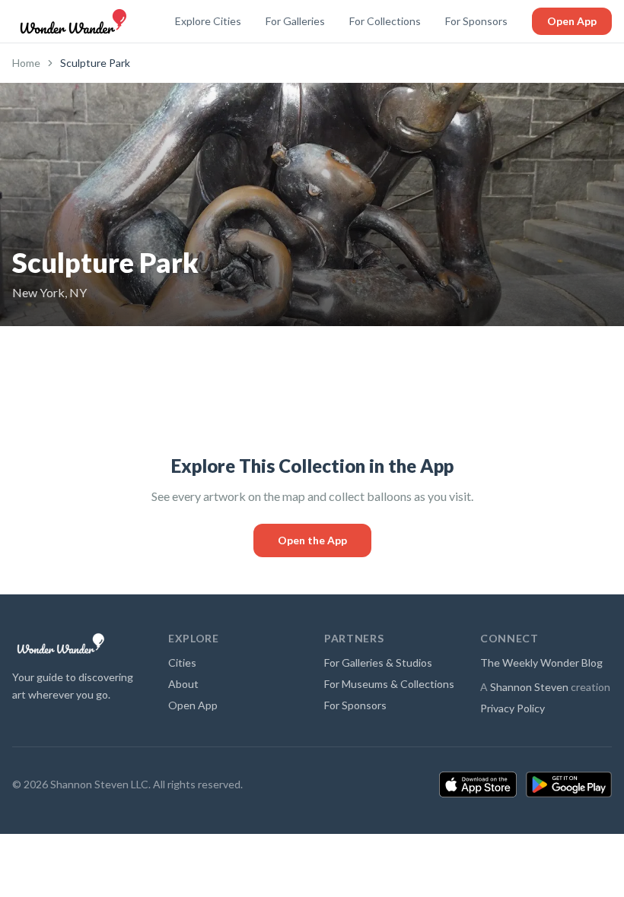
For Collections (385, 20)
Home (26, 62)
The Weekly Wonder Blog (541, 662)
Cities (182, 662)
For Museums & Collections (389, 683)
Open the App (312, 540)
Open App (572, 20)
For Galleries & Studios (378, 662)
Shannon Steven (529, 686)
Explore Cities (208, 20)
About (183, 683)
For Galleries (295, 20)
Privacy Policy (512, 708)
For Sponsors (476, 20)
